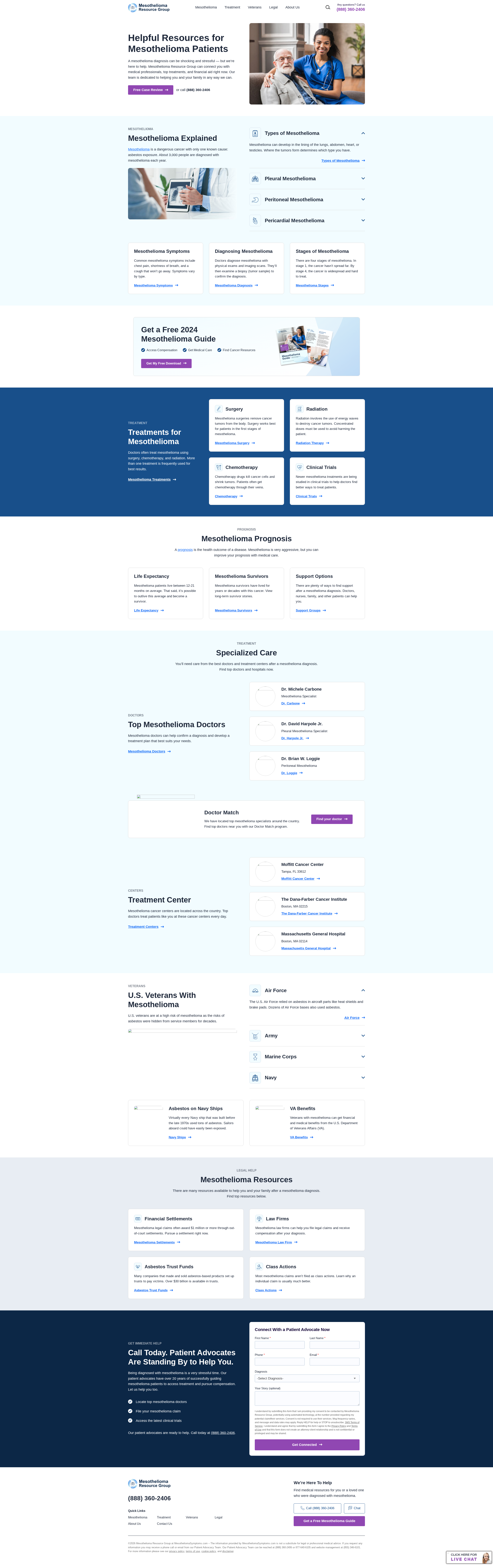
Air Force (276, 990)
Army (271, 1036)
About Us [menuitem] (134, 1523)
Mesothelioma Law (273, 1242)
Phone (260, 1354)
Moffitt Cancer (297, 879)
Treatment (143, 927)
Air (352, 1018)
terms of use (193, 1551)
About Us (292, 7)
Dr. (290, 703)
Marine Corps (281, 1056)
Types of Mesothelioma (292, 133)
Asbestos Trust (151, 1290)
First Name (263, 1338)
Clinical (306, 496)
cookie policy (208, 1551)
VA (299, 1137)
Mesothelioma (139, 149)
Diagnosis (261, 1371)
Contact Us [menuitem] (164, 1523)
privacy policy (176, 1551)
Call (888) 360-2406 (320, 1508)
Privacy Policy (338, 1426)
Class (266, 1290)
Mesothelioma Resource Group (149, 7)
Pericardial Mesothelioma (294, 220)
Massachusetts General (306, 948)
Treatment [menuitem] (232, 7)
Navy (271, 1077)
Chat (357, 1508)
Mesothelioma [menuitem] (206, 7)
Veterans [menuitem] (255, 7)
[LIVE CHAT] (469, 1557)
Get (304, 1445)
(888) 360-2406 (198, 90)
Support (308, 610)
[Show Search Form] (328, 7)
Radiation (310, 443)
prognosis (185, 550)
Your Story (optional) (267, 1388)
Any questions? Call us (351, 7)
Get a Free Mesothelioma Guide (329, 1521)
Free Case (148, 90)
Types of (340, 161)
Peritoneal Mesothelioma (294, 199)
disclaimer (227, 1551)
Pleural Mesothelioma (290, 178)
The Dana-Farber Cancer (306, 913)
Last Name (317, 1338)
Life (146, 610)
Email (314, 1354)
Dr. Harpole (292, 738)
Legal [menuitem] (273, 7)
